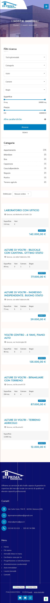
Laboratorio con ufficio (21, 210)
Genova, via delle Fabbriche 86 (18, 299)
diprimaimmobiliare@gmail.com (20, 515)
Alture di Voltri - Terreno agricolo (22, 421)
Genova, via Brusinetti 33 (16, 385)
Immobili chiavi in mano (13, 554)
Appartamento (10, 150)
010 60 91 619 (14, 528)
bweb (30, 592)
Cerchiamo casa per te (13, 557)
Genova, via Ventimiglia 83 (16, 342)
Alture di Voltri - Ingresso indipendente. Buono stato (23, 293)
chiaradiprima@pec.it (16, 522)
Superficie (8, 96)
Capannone (8, 164)
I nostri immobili (10, 571)
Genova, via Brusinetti (15, 427)
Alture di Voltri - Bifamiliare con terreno (23, 379)
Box (5, 159)
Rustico (7, 177)
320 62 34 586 (29, 528)
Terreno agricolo (10, 182)
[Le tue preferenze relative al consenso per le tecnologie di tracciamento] (46, 599)
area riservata (39, 592)
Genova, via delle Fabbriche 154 (18, 257)
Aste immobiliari (10, 568)
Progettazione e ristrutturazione (17, 561)
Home (16, 25)
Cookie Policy (32, 587)
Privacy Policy (19, 587)
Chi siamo (8, 550)
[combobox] (25, 57)
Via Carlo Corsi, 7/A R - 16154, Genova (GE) (25, 509)
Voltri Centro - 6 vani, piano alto (24, 336)
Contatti (7, 575)
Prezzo (7, 107)
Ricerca (25, 127)
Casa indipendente (11, 168)
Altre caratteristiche (13, 119)
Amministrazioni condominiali (15, 564)
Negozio (7, 173)
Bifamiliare (8, 155)
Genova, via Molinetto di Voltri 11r (19, 214)
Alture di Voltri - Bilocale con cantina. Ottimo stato (23, 251)
